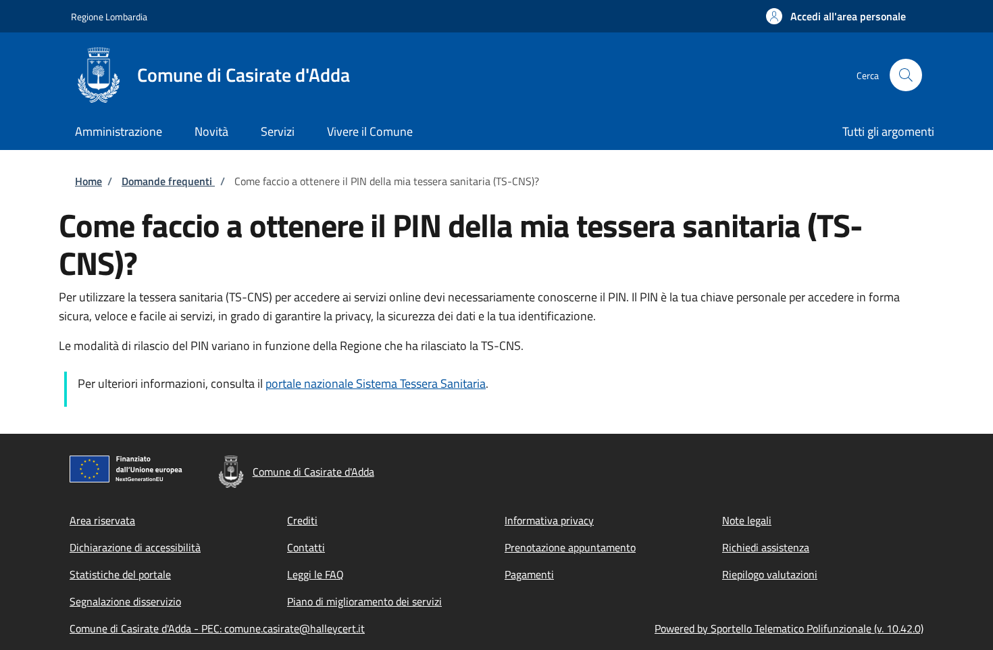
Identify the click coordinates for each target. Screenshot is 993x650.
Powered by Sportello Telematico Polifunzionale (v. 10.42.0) (789, 628)
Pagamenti (529, 574)
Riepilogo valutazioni (769, 574)
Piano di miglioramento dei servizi (364, 601)
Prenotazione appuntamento (570, 547)
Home (88, 181)
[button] (836, 16)
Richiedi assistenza (765, 547)
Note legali (746, 520)
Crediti (302, 520)
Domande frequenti (168, 181)
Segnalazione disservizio (125, 601)
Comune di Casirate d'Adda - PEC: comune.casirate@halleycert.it (217, 628)
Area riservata (102, 520)
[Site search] (906, 75)
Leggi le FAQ (315, 574)
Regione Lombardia (109, 16)
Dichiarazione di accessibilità (135, 547)
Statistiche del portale (120, 574)
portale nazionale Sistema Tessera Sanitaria (375, 383)
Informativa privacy (549, 520)
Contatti (306, 547)
